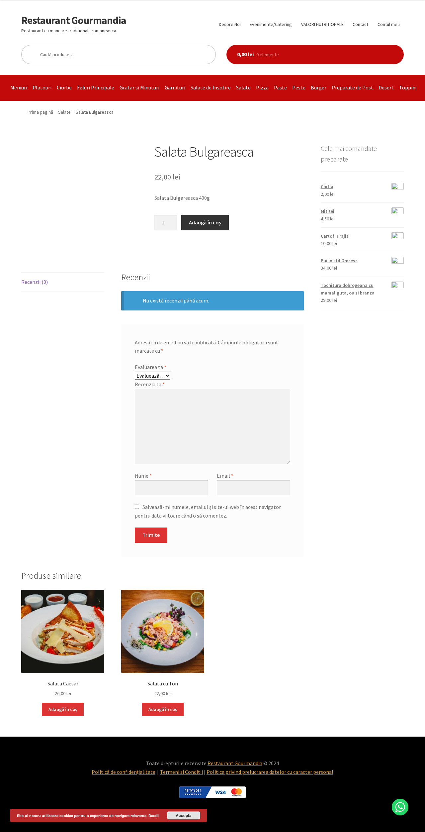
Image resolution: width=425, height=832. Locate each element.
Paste (280, 87)
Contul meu (389, 24)
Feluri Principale (95, 87)
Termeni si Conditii (181, 772)
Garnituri (175, 87)
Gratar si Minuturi (139, 87)
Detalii (153, 815)
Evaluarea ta (150, 367)
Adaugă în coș (205, 222)
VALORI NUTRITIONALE (322, 24)
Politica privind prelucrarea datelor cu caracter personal (270, 772)
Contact (360, 24)
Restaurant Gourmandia (73, 20)
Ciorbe (64, 87)
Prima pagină (40, 112)
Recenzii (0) (34, 282)
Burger (318, 87)
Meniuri (18, 87)
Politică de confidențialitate (123, 772)
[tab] (62, 282)
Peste (298, 87)
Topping (408, 87)
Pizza (262, 87)
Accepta (184, 815)
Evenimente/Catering (271, 24)
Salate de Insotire (211, 87)
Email (225, 475)
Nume (143, 475)
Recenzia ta (150, 384)
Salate (243, 87)
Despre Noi (230, 24)
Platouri (42, 87)
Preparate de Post (352, 87)
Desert (386, 87)
